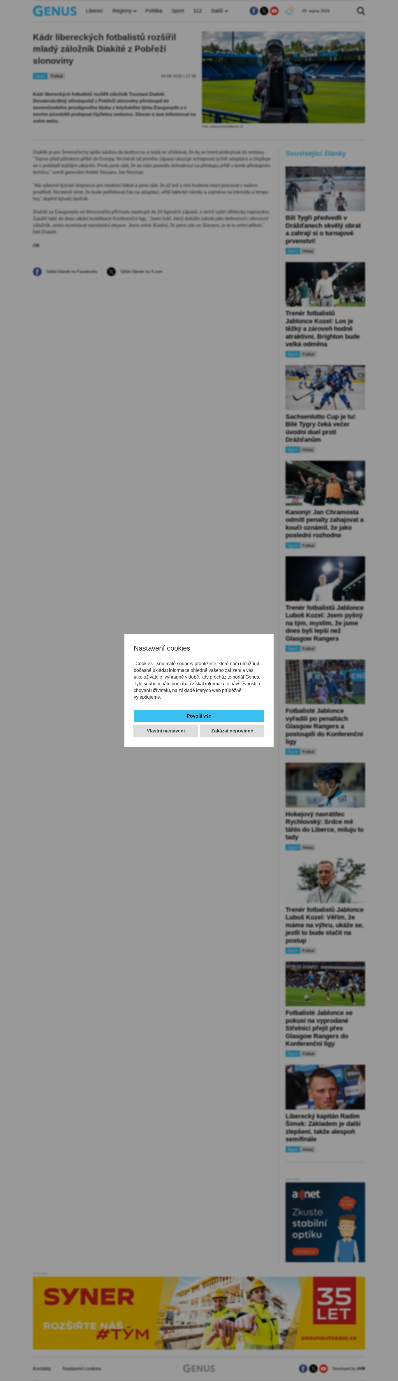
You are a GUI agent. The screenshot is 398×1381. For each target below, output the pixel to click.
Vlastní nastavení (166, 730)
